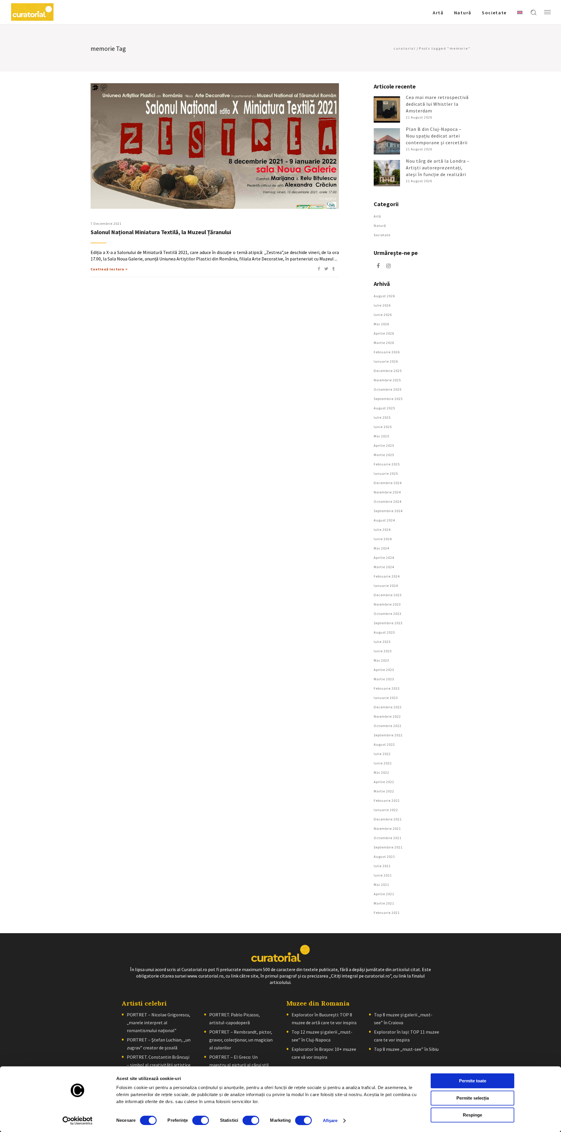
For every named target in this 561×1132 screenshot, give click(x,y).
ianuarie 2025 (386, 473)
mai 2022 (381, 772)
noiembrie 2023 (387, 604)
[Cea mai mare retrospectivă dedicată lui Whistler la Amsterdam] (387, 109)
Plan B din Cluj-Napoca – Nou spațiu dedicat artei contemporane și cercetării (437, 135)
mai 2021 (381, 884)
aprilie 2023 (384, 669)
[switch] (200, 1120)
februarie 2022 (387, 800)
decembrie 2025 (388, 370)
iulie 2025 (382, 417)
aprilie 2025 (384, 445)
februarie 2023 (387, 688)
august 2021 (384, 856)
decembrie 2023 (388, 595)
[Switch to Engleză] (520, 12)
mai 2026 (381, 324)
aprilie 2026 (384, 333)
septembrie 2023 (388, 623)
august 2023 (384, 632)
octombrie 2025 (387, 389)
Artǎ (377, 216)
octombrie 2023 (387, 613)
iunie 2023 (383, 651)
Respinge (472, 1114)
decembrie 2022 (388, 707)
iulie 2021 (382, 866)
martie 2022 (384, 791)
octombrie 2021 (387, 838)
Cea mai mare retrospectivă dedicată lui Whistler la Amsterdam (437, 104)
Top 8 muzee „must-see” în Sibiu (406, 1049)
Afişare (330, 1120)
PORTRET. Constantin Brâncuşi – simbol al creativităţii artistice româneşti (159, 1065)
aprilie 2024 (384, 557)
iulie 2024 (382, 529)
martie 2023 (384, 679)
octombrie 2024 (387, 501)
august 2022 (384, 744)
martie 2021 (384, 903)
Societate (382, 235)
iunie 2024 (383, 539)
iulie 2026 (382, 305)
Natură (380, 225)
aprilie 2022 (384, 782)
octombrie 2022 (387, 726)
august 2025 (384, 408)
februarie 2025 (387, 464)
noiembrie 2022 (387, 716)
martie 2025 (384, 455)
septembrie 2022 (388, 735)
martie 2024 (384, 567)
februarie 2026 (387, 352)
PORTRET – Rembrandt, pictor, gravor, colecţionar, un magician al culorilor (241, 1040)
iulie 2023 (382, 641)
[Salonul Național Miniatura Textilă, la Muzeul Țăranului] (215, 146)
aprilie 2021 (384, 894)
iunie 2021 (383, 875)
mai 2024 (381, 548)
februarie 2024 (387, 576)
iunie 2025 (383, 427)
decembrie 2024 (388, 483)
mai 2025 (381, 436)
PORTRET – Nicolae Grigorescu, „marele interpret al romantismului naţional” (158, 1022)
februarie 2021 (387, 912)
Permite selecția (472, 1098)
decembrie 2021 (388, 819)
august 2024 (384, 520)
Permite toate (472, 1080)
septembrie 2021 (388, 847)
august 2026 (384, 296)
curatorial (404, 48)
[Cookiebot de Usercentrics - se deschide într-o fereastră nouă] (77, 1120)
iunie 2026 (383, 314)
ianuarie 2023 (386, 697)
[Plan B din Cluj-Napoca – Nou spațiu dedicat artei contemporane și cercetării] (387, 141)
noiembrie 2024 (387, 492)
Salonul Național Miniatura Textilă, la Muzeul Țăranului (161, 232)
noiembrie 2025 (387, 380)
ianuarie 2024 (386, 585)
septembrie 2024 (388, 511)
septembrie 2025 (388, 399)
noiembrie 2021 (387, 828)
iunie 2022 (383, 763)
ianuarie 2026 (386, 361)
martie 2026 (384, 342)
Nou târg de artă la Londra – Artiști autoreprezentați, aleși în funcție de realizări (438, 167)
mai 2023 (381, 660)
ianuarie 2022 (386, 810)
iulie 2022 (382, 754)
